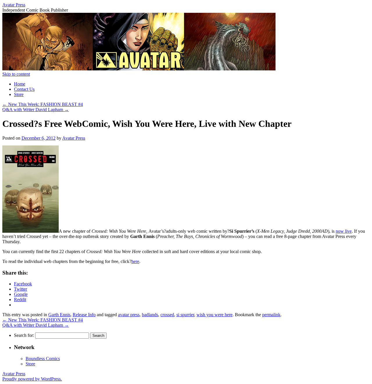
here (135, 261)
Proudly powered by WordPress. (32, 378)
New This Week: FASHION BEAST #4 (42, 104)
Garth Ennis (59, 314)
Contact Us (24, 89)
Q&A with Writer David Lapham (35, 109)
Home (19, 83)
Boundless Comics (43, 358)
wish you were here (214, 314)
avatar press (129, 314)
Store (19, 94)
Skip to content (16, 74)
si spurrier (185, 314)
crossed (167, 314)
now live (344, 231)
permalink (271, 314)
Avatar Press (13, 4)
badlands (150, 314)
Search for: (24, 335)
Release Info (84, 314)
